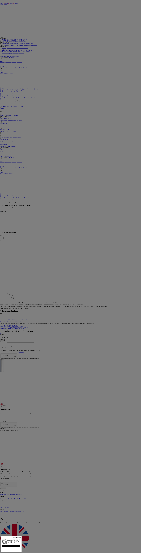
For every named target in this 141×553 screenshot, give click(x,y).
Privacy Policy (15, 542)
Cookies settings (11, 548)
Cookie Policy (5, 543)
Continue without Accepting (17, 537)
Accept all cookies (11, 545)
